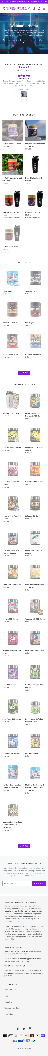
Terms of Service (11, 1008)
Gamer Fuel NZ (27, 1048)
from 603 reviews (24, 70)
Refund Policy (10, 990)
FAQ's (6, 996)
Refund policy (10, 1014)
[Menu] (44, 8)
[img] (24, 67)
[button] (22, 100)
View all (24, 373)
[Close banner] (45, 1)
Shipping (8, 1002)
